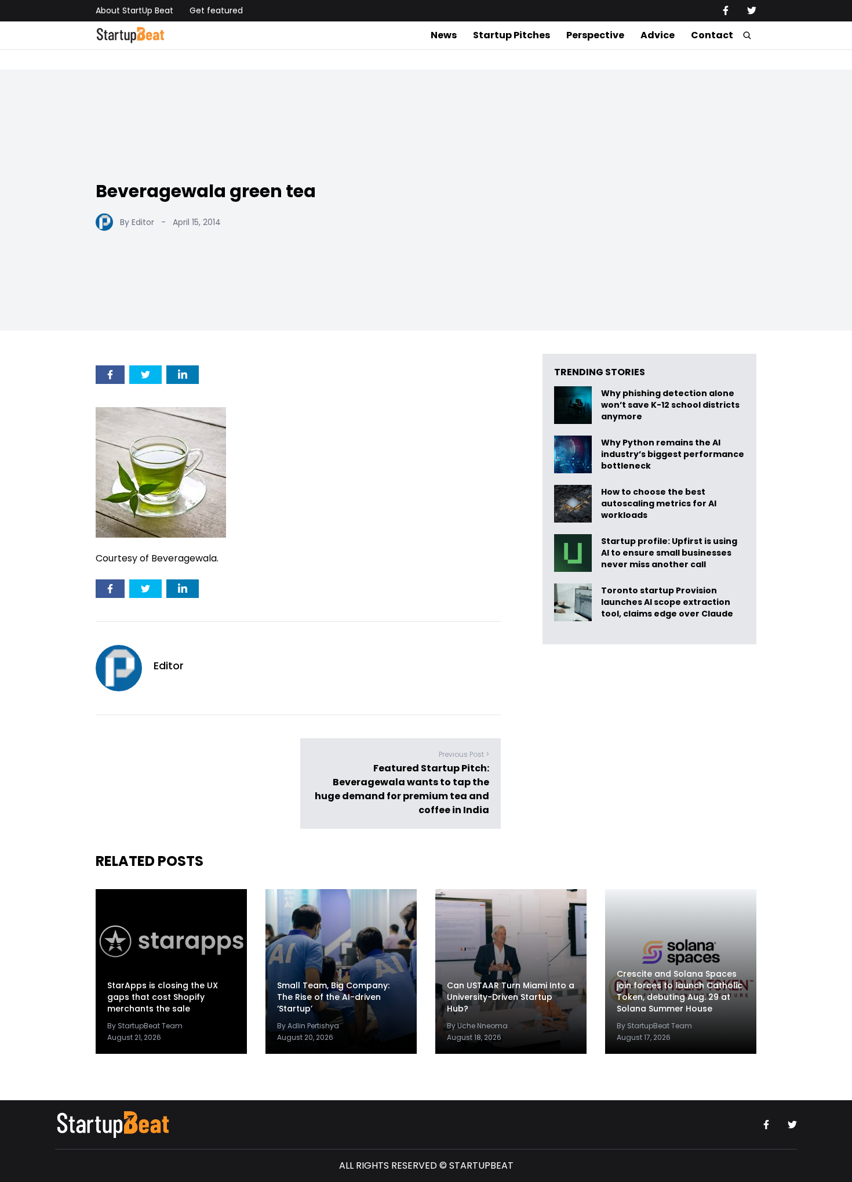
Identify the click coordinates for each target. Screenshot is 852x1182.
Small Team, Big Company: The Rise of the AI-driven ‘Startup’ (333, 997)
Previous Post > (464, 754)
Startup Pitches (511, 35)
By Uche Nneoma (477, 1026)
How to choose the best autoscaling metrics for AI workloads (658, 504)
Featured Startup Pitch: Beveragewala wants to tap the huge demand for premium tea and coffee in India (402, 789)
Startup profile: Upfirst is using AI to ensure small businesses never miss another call (669, 553)
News (444, 35)
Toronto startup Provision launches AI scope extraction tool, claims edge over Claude (668, 602)
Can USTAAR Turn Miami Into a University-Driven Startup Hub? (510, 997)
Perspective (595, 35)
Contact (712, 35)
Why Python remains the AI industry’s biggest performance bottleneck (672, 454)
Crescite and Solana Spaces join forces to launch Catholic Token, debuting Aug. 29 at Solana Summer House (679, 991)
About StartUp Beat (134, 10)
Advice (657, 35)
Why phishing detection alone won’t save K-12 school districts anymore (670, 405)
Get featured (216, 10)
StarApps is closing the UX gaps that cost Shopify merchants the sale (162, 997)
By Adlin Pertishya (308, 1026)
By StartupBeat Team (145, 1026)
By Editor (137, 222)
